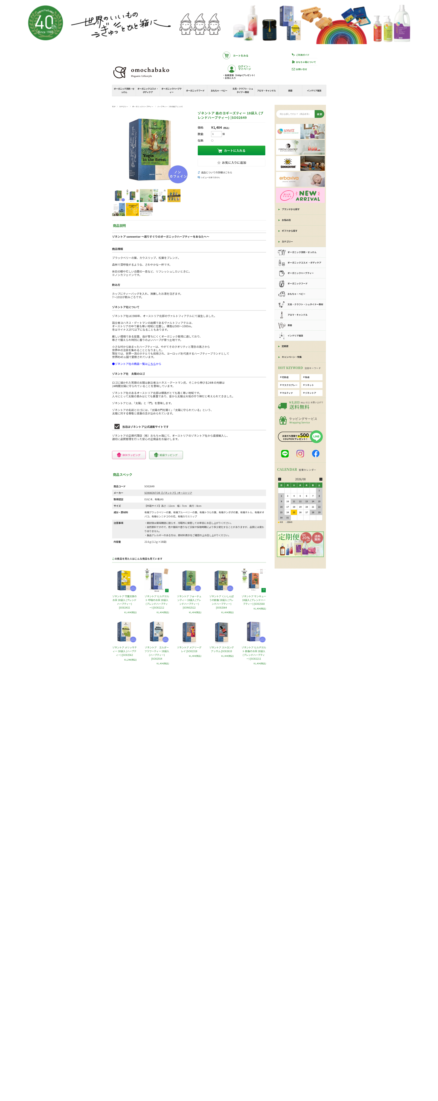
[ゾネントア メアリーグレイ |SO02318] (189, 631)
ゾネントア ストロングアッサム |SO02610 (221, 649)
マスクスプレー (290, 385)
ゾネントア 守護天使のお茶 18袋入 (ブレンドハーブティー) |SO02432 (124, 601)
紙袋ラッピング (169, 455)
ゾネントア (310, 392)
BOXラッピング (131, 455)
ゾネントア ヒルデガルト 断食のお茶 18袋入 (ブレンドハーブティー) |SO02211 (254, 652)
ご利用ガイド (302, 54)
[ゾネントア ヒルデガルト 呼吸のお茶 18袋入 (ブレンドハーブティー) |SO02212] (156, 580)
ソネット (309, 385)
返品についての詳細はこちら (216, 172)
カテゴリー (123, 106)
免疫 (307, 377)
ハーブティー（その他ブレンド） (170, 106)
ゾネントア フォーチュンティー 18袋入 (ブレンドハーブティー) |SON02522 (189, 601)
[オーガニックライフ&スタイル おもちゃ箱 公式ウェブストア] (141, 79)
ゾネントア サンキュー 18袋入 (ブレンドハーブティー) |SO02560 (254, 599)
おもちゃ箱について (306, 62)
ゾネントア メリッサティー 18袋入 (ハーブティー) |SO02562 (124, 651)
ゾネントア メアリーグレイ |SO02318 (189, 649)
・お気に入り (229, 78)
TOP (113, 106)
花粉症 (285, 377)
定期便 (285, 346)
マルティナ (287, 392)
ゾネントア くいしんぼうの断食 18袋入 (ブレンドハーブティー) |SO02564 (221, 601)
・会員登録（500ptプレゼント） (239, 75)
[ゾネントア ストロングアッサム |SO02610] (221, 631)
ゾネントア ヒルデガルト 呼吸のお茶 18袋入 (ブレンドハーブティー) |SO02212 (157, 601)
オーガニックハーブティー (142, 106)
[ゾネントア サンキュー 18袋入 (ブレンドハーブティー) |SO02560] (253, 580)
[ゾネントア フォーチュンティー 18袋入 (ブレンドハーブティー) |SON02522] (189, 580)
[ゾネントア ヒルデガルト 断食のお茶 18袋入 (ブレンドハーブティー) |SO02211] (253, 631)
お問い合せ (301, 69)
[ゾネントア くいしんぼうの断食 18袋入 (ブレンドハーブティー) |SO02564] (221, 580)
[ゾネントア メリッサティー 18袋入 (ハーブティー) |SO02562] (124, 631)
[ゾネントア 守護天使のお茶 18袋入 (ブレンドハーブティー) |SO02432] (124, 580)
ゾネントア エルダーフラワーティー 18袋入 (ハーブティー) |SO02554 (156, 652)
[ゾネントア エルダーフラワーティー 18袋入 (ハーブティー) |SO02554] (156, 631)
